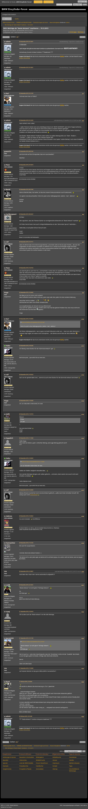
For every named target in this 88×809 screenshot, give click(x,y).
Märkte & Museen (74, 763)
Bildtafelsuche (57, 757)
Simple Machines (14, 805)
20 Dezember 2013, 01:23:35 (26, 120)
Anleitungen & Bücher (9, 757)
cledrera (9, 516)
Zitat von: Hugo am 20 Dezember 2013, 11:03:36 (33, 461)
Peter (8, 165)
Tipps (70, 766)
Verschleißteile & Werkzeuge (74, 770)
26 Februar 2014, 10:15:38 (25, 716)
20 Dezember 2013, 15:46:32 (26, 516)
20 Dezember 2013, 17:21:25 (26, 542)
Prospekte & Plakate (25, 769)
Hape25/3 (9, 438)
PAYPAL (62, 56)
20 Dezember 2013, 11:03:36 (26, 400)
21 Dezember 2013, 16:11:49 (26, 638)
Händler (71, 760)
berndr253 (10, 638)
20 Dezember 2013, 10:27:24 (26, 267)
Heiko (8, 346)
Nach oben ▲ (84, 805)
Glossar (55, 760)
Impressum (56, 763)
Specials (5, 763)
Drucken (82, 37)
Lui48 (8, 585)
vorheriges (72, 32)
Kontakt (55, 766)
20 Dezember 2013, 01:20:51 (26, 41)
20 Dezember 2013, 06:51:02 (26, 151)
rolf (7, 242)
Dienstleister (73, 757)
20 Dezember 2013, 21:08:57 (26, 571)
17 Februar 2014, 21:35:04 (25, 681)
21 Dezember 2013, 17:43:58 (26, 668)
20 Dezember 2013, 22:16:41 (26, 585)
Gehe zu (62, 751)
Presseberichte (23, 766)
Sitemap (55, 769)
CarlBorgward (11, 214)
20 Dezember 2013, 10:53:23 (26, 374)
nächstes (81, 32)
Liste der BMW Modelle (26, 763)
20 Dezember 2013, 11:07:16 (26, 414)
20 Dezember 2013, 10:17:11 (26, 241)
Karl (7, 93)
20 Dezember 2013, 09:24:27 (26, 214)
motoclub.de (34, 495)
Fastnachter (10, 543)
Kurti (8, 682)
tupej (8, 612)
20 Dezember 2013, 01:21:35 (26, 93)
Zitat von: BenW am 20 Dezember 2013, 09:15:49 (33, 322)
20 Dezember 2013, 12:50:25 (26, 458)
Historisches (23, 760)
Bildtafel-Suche (40, 760)
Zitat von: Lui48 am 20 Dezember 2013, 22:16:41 (33, 641)
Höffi (8, 414)
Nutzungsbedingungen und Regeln (71, 805)
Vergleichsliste (7, 769)
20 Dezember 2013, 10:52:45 (26, 345)
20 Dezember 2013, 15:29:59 (26, 490)
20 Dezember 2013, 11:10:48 (26, 438)
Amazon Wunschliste (24, 58)
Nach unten (6, 37)
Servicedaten (39, 769)
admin (67, 22)
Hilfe (61, 805)
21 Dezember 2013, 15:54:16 (26, 611)
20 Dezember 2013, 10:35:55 (26, 318)
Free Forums (9, 807)
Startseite (5, 766)
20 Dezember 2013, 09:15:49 (26, 189)
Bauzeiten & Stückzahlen (26, 757)
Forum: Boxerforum (42, 763)
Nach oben (6, 742)
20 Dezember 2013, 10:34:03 (26, 292)
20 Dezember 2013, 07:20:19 (26, 164)
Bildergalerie (40, 757)
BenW (8, 189)
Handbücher (39, 766)
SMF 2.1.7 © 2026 (5, 805)
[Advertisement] (50, 72)
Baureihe (5, 760)
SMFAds (2, 807)
